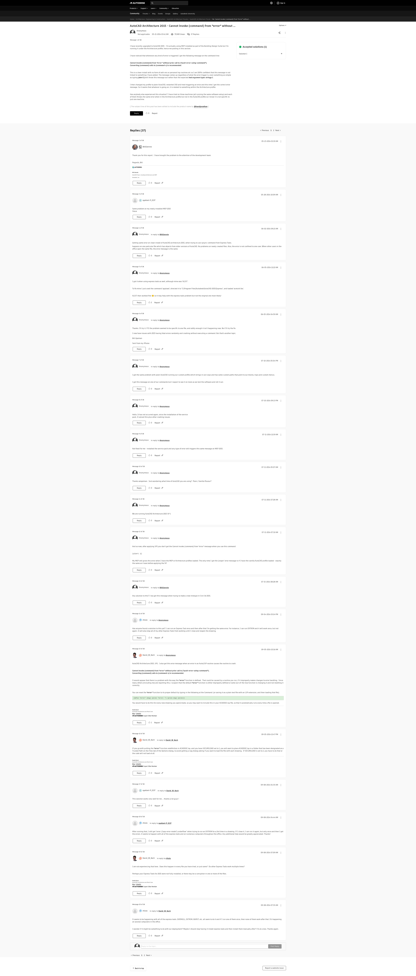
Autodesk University (188, 14)
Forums (145, 14)
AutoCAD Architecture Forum (200, 19)
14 (140, 613)
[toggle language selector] (271, 3)
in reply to (160, 234)
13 (140, 581)
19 (140, 852)
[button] (285, 32)
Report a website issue (274, 968)
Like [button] (146, 113)
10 (140, 466)
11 (139, 499)
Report (154, 113)
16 (140, 733)
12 (139, 531)
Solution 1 (243, 54)
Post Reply (275, 946)
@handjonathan (200, 106)
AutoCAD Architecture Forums (177, 19)
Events (160, 14)
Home (132, 19)
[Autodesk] (137, 3)
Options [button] (281, 25)
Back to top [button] (139, 968)
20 (140, 904)
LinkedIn (138, 713)
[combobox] (169, 3)
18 (140, 817)
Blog (153, 14)
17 (139, 784)
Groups (167, 14)
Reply (136, 113)
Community (134, 13)
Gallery (175, 14)
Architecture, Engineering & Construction (150, 19)
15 (140, 649)
